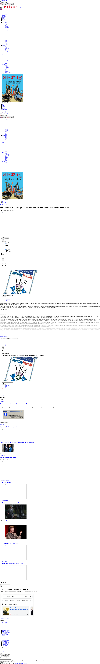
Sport (6, 61)
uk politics (4, 395)
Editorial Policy (5, 625)
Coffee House (4, 38)
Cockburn (6, 23)
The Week (6, 65)
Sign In (18, 7)
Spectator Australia (5, 640)
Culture (6, 24)
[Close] (1, 586)
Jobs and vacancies (5, 634)
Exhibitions (7, 48)
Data (5, 42)
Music (6, 50)
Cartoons (6, 71)
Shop (3, 20)
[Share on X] (5, 256)
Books (6, 47)
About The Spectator (6, 630)
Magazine (6, 26)
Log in (9, 654)
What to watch (7, 56)
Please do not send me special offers (8, 661)
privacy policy (24, 663)
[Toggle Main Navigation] (1, 8)
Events (3, 17)
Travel (6, 59)
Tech (5, 25)
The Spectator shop (5, 642)
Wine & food (7, 57)
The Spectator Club (5, 645)
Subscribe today (5, 650)
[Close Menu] (1, 113)
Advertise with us (5, 623)
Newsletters (4, 14)
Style (5, 62)
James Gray (2, 401)
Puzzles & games (8, 72)
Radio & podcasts (8, 51)
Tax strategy (4, 633)
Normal (9, 249)
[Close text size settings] (3, 240)
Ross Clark (2, 424)
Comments (6, 253)
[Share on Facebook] (5, 255)
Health (6, 63)
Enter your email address (4, 655)
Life (3, 54)
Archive (3, 19)
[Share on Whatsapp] (5, 257)
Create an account (3, 654)
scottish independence (6, 394)
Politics (6, 22)
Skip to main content (4, 0)
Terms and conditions (6, 632)
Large (9, 245)
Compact (9, 248)
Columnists (7, 67)
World (6, 41)
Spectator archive (5, 643)
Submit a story (5, 624)
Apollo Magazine (5, 641)
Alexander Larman (4, 311)
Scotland (6, 44)
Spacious (9, 251)
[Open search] (0, 112)
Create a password (3, 657)
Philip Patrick (2, 455)
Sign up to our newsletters (7, 651)
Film (5, 49)
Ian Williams (4, 561)
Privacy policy (5, 631)
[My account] (20, 7)
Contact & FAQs (5, 622)
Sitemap (3, 635)
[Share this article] (3, 259)
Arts (5, 46)
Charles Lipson (5, 500)
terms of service (17, 663)
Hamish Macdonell (3, 336)
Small (8, 242)
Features (6, 66)
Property (6, 60)
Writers (3, 13)
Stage (6, 53)
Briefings (4, 16)
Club (3, 18)
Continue (1, 662)
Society (6, 40)
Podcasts (3, 15)
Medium (9, 243)
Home (3, 12)
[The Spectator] (10, 7)
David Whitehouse (5, 541)
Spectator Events (5, 644)
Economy (6, 43)
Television (6, 52)
